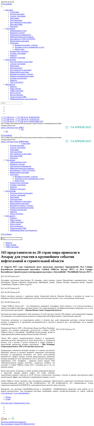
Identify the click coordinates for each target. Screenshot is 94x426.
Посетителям (11, 60)
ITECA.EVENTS (16, 82)
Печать (8, 397)
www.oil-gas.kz (6, 393)
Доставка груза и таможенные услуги (29, 47)
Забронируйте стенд (22, 403)
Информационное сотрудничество (23, 99)
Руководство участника (19, 51)
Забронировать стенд (18, 31)
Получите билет (7, 403)
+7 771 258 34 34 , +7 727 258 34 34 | (15, 119)
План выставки (16, 20)
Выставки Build (16, 24)
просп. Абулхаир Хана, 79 (11, 128)
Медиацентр (10, 84)
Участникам (10, 29)
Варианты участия (17, 33)
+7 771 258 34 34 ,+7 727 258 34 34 (14, 121)
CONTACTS (34, 119)
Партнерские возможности (20, 35)
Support (17, 424)
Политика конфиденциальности (13, 422)
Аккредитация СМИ (18, 97)
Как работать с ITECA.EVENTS (22, 39)
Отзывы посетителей (18, 78)
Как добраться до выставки (20, 22)
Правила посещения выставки (22, 76)
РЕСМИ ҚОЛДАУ (28, 424)
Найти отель (19, 49)
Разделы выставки (17, 14)
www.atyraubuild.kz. (22, 393)
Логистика (14, 43)
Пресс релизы (11, 245)
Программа (14, 18)
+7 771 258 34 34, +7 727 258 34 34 (14, 117)
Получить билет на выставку (21, 62)
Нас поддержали (16, 95)
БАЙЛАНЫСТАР (36, 121)
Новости (13, 55)
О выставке (14, 12)
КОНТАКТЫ (34, 117)
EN (7, 131)
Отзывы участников (18, 53)
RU (22, 129)
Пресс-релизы (15, 89)
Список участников (17, 16)
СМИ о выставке (16, 91)
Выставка (9, 10)
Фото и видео (15, 93)
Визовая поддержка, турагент (26, 45)
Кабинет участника (17, 58)
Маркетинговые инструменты (22, 37)
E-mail (8, 399)
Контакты (14, 26)
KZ (22, 127)
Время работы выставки (19, 41)
